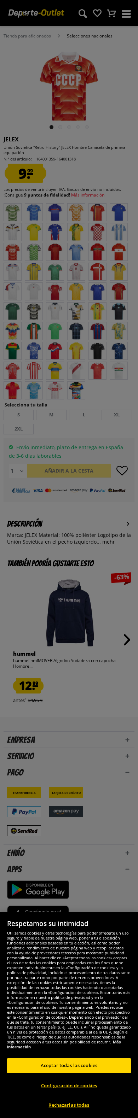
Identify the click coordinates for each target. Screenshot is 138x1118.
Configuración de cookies (69, 1085)
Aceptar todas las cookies (69, 1065)
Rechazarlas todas (68, 1105)
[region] (69, 1015)
